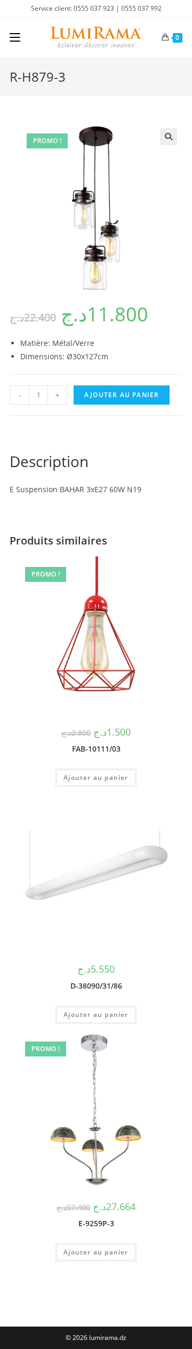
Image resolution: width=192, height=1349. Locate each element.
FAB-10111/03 (96, 749)
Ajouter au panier (121, 394)
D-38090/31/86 (96, 986)
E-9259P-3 (96, 1223)
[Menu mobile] (15, 37)
